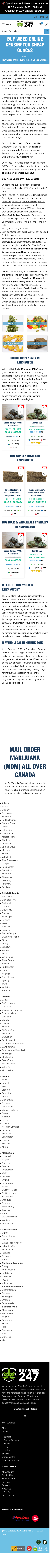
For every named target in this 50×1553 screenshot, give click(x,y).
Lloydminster (8, 834)
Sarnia (5, 1187)
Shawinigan (7, 1054)
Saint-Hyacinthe (9, 1040)
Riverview (6, 884)
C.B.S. (5, 1233)
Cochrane (7, 814)
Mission (5, 924)
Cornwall (6, 1104)
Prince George (9, 934)
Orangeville (7, 1170)
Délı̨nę (5, 1267)
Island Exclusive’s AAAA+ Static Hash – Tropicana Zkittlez (13, 493)
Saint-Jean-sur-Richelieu (13, 1044)
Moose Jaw (7, 1310)
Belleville (6, 1083)
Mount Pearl (7, 1250)
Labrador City (8, 1247)
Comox (5, 907)
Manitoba (6, 850)
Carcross (6, 1337)
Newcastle (7, 1156)
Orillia (4, 1173)
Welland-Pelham (9, 1217)
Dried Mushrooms (10, 1461)
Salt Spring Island (10, 937)
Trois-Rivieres (8, 1064)
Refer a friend (8, 1479)
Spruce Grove (8, 847)
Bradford (6, 1090)
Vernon (5, 950)
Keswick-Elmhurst (10, 1127)
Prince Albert (8, 1314)
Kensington (7, 1297)
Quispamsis (7, 877)
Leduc (5, 827)
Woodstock (7, 1224)
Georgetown (8, 1107)
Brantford (6, 1097)
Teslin (4, 1334)
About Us (6, 1489)
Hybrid (7, 1447)
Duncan (5, 914)
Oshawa (6, 1177)
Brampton (6, 1094)
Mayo (4, 1341)
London (5, 1140)
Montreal (6, 1027)
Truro (4, 984)
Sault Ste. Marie (9, 1190)
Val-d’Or (6, 1067)
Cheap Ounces (11, 1440)
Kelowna (6, 920)
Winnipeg (6, 857)
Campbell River (9, 900)
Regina (5, 1317)
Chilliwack (6, 903)
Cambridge (7, 1100)
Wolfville (6, 987)
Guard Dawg (37, 423)
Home (24, 57)
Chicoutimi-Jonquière (12, 1010)
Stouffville (6, 1200)
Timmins (6, 1210)
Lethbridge (7, 830)
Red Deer (6, 844)
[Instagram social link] (25, 1416)
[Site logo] (25, 24)
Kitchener (6, 1134)
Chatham (6, 1007)
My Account (8, 1472)
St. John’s (6, 1257)
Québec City (8, 1030)
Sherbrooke (7, 1057)
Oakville (5, 1167)
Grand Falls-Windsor (11, 1243)
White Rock (7, 957)
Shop (4, 1429)
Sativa (7, 1444)
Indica (7, 1451)
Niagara (5, 1160)
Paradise (6, 1253)
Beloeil (5, 1000)
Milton (5, 1147)
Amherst (6, 964)
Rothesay (6, 881)
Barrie (4, 1080)
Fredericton (7, 871)
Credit (4, 1534)
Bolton (5, 1087)
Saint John (7, 887)
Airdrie (5, 807)
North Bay (6, 1163)
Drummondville (9, 1014)
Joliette (5, 1024)
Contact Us (7, 1476)
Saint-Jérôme (8, 1047)
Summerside (8, 1304)
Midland (6, 1144)
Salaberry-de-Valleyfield (13, 1051)
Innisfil (5, 1120)
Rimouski (6, 1034)
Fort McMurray (9, 820)
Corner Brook (8, 1236)
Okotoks (6, 840)
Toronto (5, 1214)
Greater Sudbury (10, 1110)
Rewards (6, 1486)
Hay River (6, 1277)
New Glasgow (8, 977)
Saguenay (7, 1037)
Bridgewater (8, 967)
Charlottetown (9, 1290)
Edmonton (7, 817)
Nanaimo (6, 927)
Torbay (5, 1260)
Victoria (5, 954)
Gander (5, 1240)
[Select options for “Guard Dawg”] (44, 412)
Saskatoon (7, 1320)
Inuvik (5, 1280)
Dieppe (5, 864)
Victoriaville (7, 1071)
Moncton (6, 874)
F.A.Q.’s (6, 1492)
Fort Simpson (8, 1270)
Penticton (6, 930)
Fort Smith (7, 1273)
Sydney (5, 981)
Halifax (5, 971)
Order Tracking (41, 17)
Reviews (6, 1482)
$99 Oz (7, 1437)
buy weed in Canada (31, 282)
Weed (5, 1432)
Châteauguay (8, 1003)
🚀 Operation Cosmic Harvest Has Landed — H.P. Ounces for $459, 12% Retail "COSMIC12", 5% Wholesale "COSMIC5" (25, 7)
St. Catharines (9, 1194)
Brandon (6, 854)
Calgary (5, 810)
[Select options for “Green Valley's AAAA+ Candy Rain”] (20, 412)
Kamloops (7, 917)
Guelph (5, 1114)
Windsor (6, 1220)
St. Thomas (7, 1197)
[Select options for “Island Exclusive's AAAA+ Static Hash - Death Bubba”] (44, 474)
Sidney (5, 940)
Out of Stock (8, 1496)
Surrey (5, 944)
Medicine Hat (8, 837)
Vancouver (7, 947)
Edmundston (8, 867)
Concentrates (8, 1457)
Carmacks (7, 1331)
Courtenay (7, 910)
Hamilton (6, 1117)
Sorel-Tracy (7, 1061)
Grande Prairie (8, 824)
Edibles (5, 1454)
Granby (5, 1020)
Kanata (5, 1124)
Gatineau (6, 1017)
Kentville (6, 974)
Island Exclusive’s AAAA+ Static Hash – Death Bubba (37, 493)
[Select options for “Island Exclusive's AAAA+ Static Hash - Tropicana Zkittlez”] (20, 474)
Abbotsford (7, 897)
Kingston (6, 1130)
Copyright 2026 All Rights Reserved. (23, 1531)
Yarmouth (6, 991)
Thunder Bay (8, 1207)
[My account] (46, 24)
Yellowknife (7, 1283)
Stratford (6, 1204)
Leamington (7, 1137)
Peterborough (8, 1183)
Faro (4, 1327)
